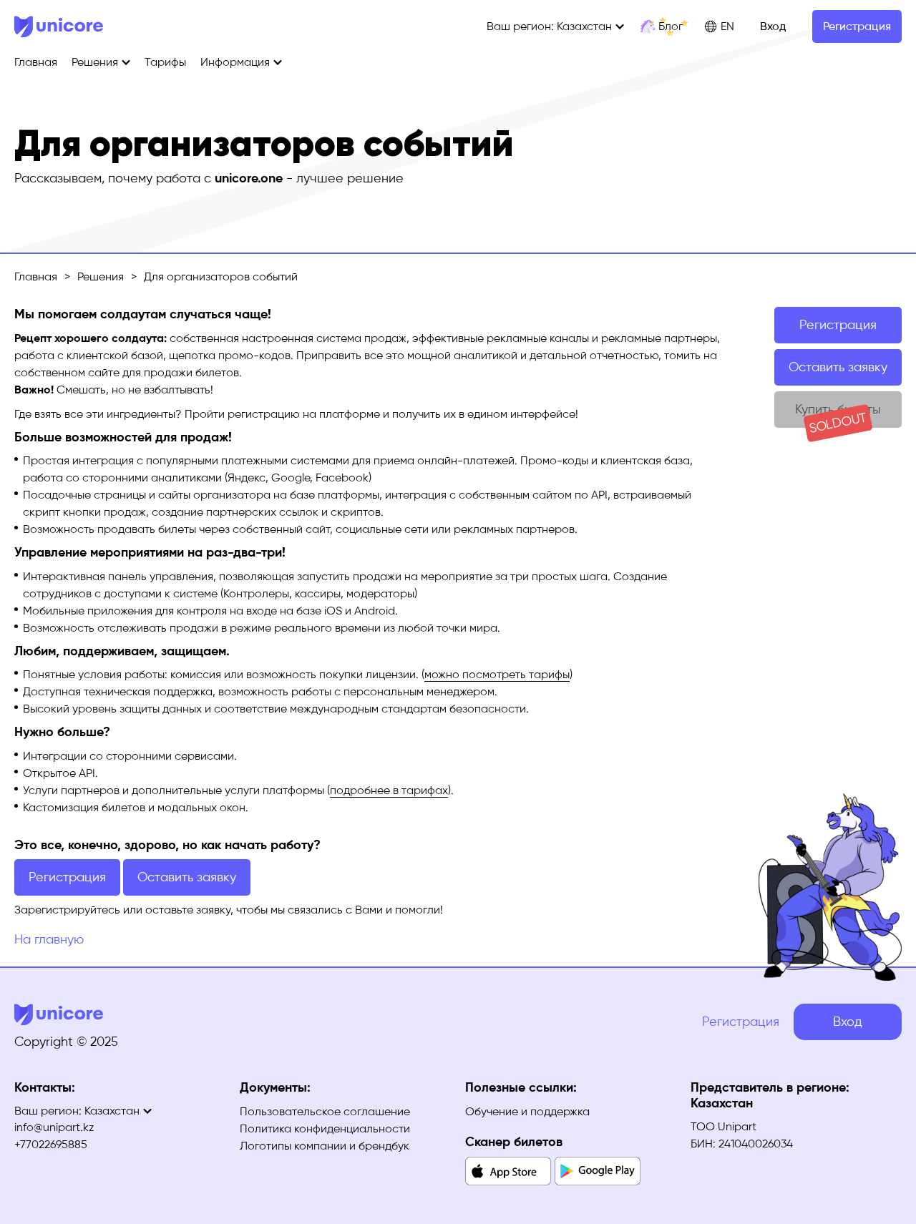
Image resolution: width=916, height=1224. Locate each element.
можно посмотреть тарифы (497, 674)
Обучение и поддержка (527, 1111)
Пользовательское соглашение (325, 1111)
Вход (773, 26)
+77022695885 (50, 1144)
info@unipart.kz (54, 1127)
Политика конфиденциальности (325, 1128)
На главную (49, 939)
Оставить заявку (838, 367)
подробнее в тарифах (389, 790)
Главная (35, 62)
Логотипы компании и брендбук (324, 1145)
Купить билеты (838, 414)
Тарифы (165, 62)
